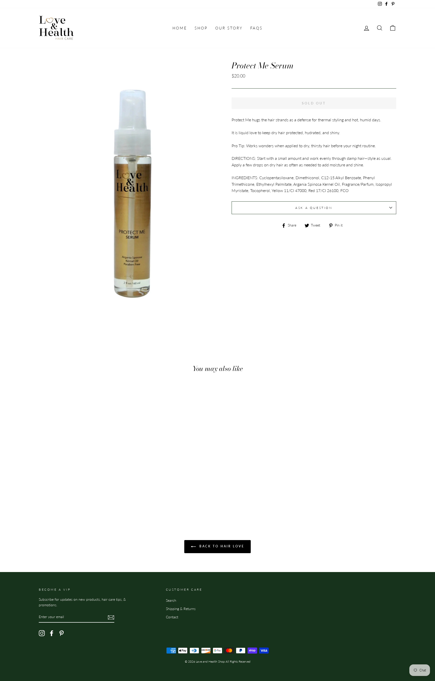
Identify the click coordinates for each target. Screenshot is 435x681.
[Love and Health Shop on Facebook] (52, 633)
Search (171, 600)
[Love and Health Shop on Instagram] (42, 633)
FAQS (256, 28)
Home (179, 28)
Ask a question (313, 208)
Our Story (229, 28)
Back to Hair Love (221, 546)
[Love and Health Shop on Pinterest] (61, 633)
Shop (201, 28)
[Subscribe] (111, 617)
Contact (172, 617)
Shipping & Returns (181, 609)
